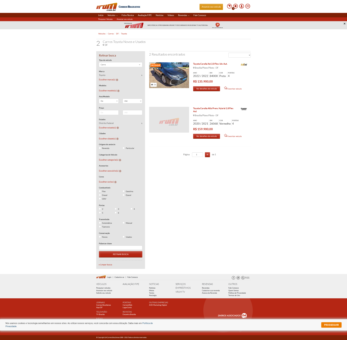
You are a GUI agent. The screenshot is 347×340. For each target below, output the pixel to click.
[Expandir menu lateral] (247, 6)
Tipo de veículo (105, 60)
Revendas (183, 15)
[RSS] (245, 279)
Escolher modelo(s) (108, 90)
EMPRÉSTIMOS (183, 288)
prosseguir (331, 324)
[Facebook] (233, 279)
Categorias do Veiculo (108, 155)
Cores (101, 177)
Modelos (102, 85)
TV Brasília (100, 314)
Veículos (111, 15)
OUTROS (232, 284)
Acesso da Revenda (209, 293)
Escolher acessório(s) (108, 171)
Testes (151, 293)
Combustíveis (104, 188)
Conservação (104, 233)
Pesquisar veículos (103, 288)
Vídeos (171, 15)
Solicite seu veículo (103, 293)
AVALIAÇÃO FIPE (131, 284)
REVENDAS (207, 284)
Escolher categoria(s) (108, 160)
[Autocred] (244, 64)
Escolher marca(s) (107, 79)
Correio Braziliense (103, 305)
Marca (101, 71)
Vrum (106, 7)
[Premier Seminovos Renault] (244, 109)
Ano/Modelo (104, 96)
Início (100, 15)
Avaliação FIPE (145, 15)
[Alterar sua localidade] (229, 6)
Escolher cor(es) (106, 182)
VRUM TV (180, 292)
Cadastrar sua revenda (211, 291)
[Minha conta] (241, 6)
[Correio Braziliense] (129, 6)
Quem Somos (233, 291)
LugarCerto (127, 307)
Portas (102, 205)
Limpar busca (106, 264)
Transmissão (104, 219)
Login (109, 277)
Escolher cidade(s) (107, 138)
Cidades (102, 133)
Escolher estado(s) (107, 127)
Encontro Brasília (129, 314)
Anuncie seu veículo (211, 6)
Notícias (159, 15)
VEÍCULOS (101, 284)
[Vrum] (101, 276)
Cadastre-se (119, 277)
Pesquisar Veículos (105, 19)
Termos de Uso (234, 295)
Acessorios (103, 166)
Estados (102, 119)
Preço (101, 108)
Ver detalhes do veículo (206, 89)
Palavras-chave (105, 243)
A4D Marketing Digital (158, 305)
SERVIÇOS (181, 284)
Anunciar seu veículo (125, 19)
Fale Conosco (199, 15)
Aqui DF (99, 307)
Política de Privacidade (237, 293)
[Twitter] (238, 279)
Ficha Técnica (128, 15)
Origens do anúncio (107, 144)
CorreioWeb (127, 305)
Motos (151, 291)
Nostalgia (153, 295)
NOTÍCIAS (154, 284)
